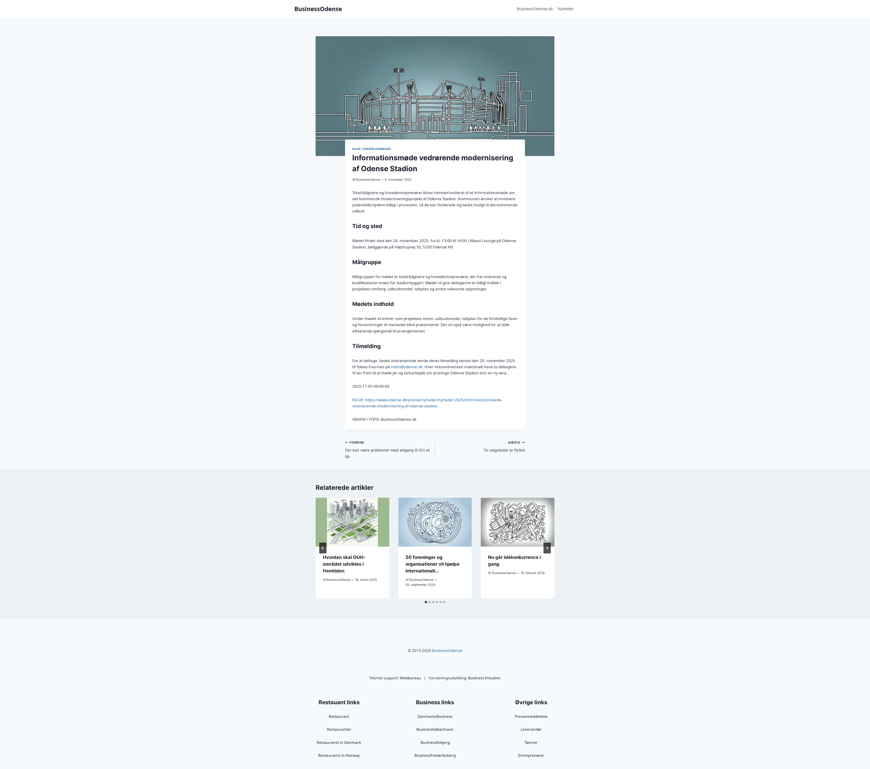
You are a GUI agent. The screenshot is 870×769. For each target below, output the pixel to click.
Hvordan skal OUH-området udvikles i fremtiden (344, 564)
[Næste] (547, 548)
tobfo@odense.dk (407, 366)
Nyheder (565, 9)
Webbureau (410, 677)
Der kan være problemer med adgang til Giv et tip (387, 450)
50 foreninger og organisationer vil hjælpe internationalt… (432, 564)
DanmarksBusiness (435, 716)
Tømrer (531, 742)
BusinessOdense (368, 179)
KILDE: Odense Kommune (371, 149)
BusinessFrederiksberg (435, 755)
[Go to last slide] (322, 548)
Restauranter (339, 729)
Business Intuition (484, 677)
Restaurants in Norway (339, 755)
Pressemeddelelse (531, 716)
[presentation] (352, 522)
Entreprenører (531, 755)
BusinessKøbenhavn (435, 729)
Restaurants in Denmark (339, 742)
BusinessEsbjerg (435, 742)
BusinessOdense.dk (535, 9)
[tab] (426, 602)
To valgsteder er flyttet (504, 447)
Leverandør (531, 729)
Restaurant (339, 716)
